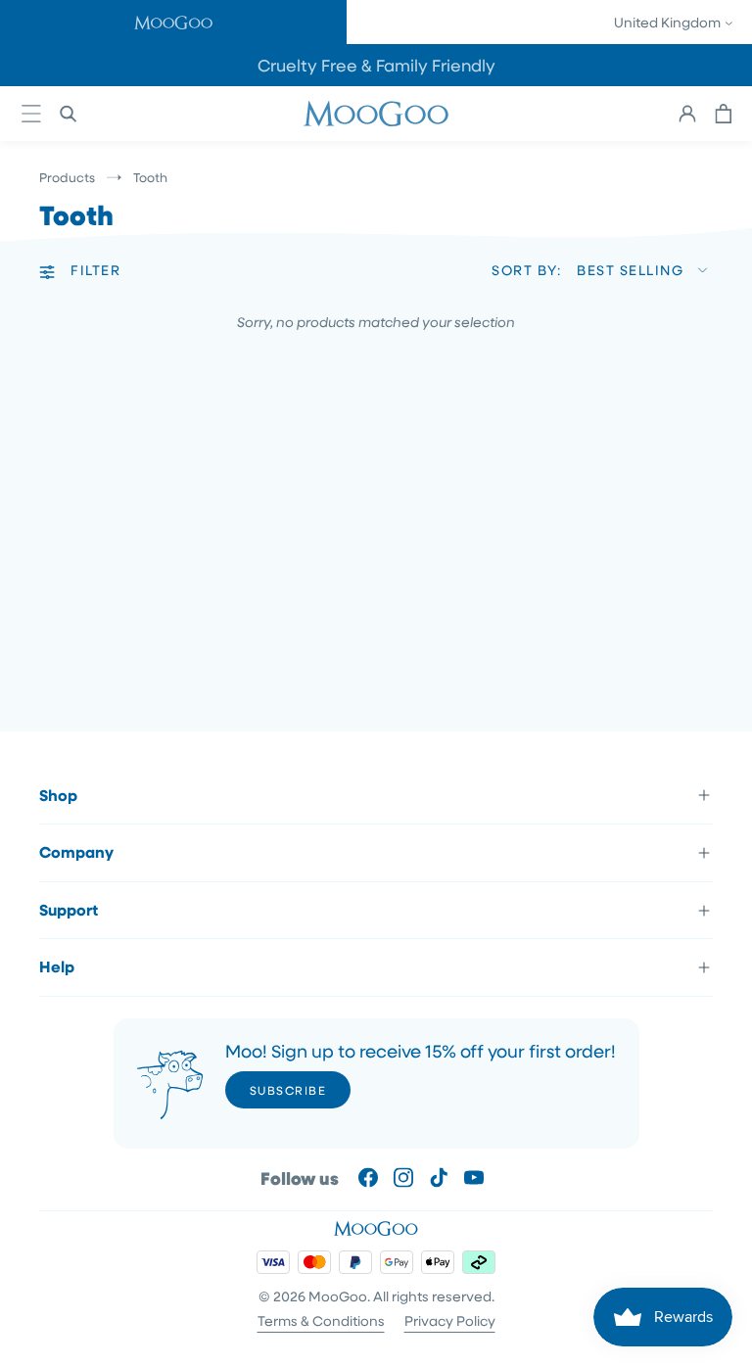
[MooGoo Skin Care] (376, 113)
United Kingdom (669, 22)
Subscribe (288, 1090)
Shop (58, 795)
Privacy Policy (449, 1320)
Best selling (630, 269)
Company (76, 852)
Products (67, 176)
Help (56, 966)
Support (68, 909)
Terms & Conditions (321, 1320)
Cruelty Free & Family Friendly (376, 65)
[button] (173, 22)
